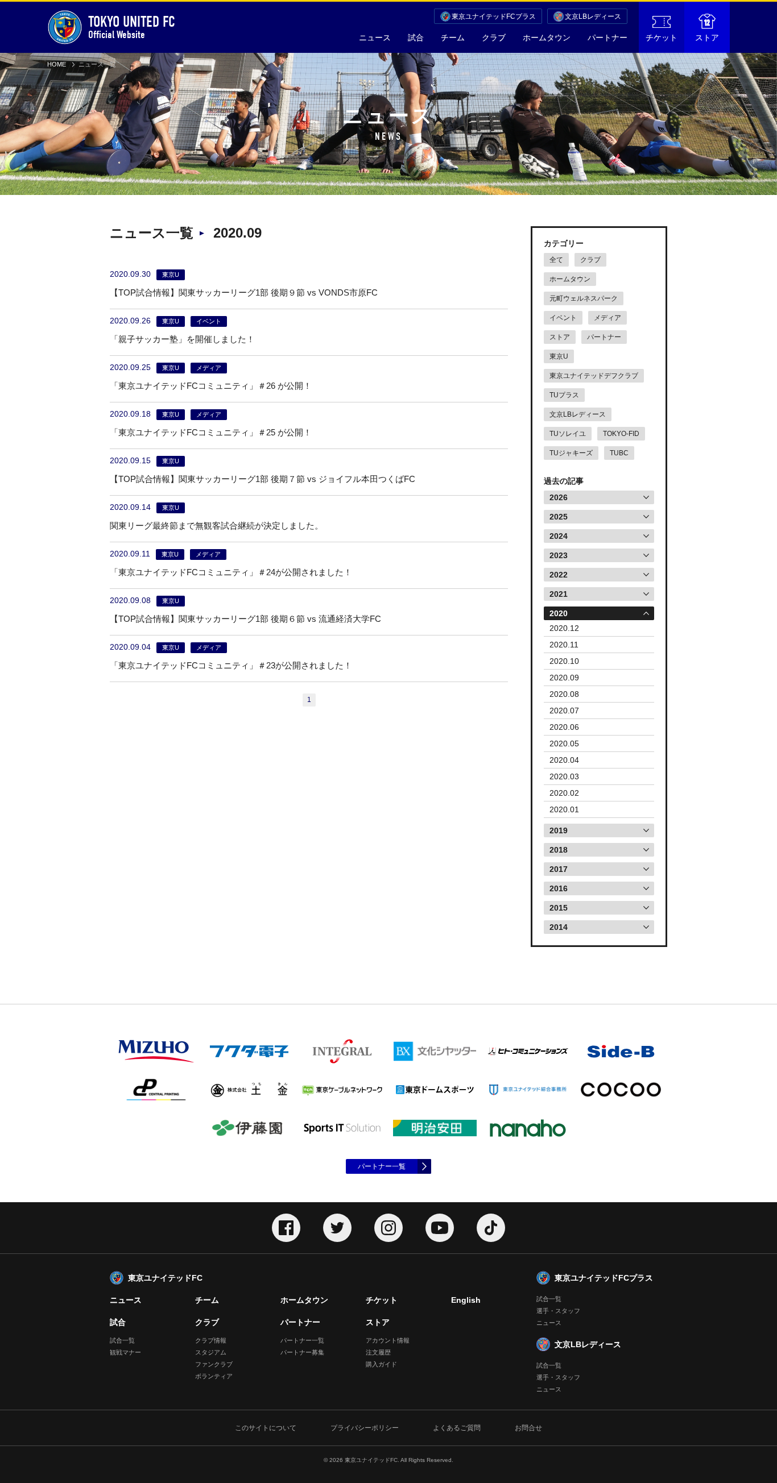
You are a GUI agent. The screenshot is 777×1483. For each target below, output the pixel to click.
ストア (707, 37)
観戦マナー (125, 1352)
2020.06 (564, 727)
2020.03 (564, 776)
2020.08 (564, 694)
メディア (607, 318)
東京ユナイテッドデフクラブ (593, 376)
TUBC (619, 453)
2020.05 (564, 743)
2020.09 (564, 677)
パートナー (607, 37)
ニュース (375, 37)
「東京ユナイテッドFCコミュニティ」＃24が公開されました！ (231, 572)
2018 (558, 849)
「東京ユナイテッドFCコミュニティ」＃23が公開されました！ (231, 665)
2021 (558, 594)
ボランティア (214, 1376)
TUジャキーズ (571, 453)
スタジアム (210, 1352)
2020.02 (564, 792)
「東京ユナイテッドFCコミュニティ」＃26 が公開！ (211, 386)
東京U (558, 356)
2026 (558, 497)
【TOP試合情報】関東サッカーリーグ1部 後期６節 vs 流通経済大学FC (245, 619)
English (466, 1300)
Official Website (131, 27)
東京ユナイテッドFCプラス (494, 16)
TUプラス (564, 395)
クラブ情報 (210, 1340)
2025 (558, 516)
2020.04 (564, 760)
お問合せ (528, 1428)
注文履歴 (378, 1352)
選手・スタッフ (558, 1310)
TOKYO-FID (621, 434)
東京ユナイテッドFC (165, 1277)
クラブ (494, 37)
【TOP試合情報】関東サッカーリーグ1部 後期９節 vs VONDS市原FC (244, 292)
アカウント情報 (388, 1340)
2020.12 (564, 628)
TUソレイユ (567, 434)
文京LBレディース (593, 16)
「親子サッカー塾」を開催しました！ (182, 339)
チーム (453, 37)
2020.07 (564, 710)
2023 (558, 555)
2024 (558, 536)
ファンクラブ (214, 1364)
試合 (416, 37)
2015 (558, 907)
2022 (558, 574)
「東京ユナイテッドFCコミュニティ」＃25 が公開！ (211, 432)
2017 (558, 869)
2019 (558, 830)
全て (556, 260)
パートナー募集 (302, 1352)
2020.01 (564, 809)
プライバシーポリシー (364, 1428)
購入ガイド (381, 1364)
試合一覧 (122, 1340)
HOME (56, 64)
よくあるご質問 (457, 1428)
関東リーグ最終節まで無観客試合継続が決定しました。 (216, 525)
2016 (558, 888)
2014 (558, 927)
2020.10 (564, 661)
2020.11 (563, 644)
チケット (661, 37)
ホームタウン (547, 37)
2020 (558, 613)
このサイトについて (265, 1428)
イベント (563, 318)
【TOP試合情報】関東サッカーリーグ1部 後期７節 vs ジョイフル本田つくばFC (262, 479)
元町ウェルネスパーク (583, 298)
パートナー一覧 (382, 1166)
